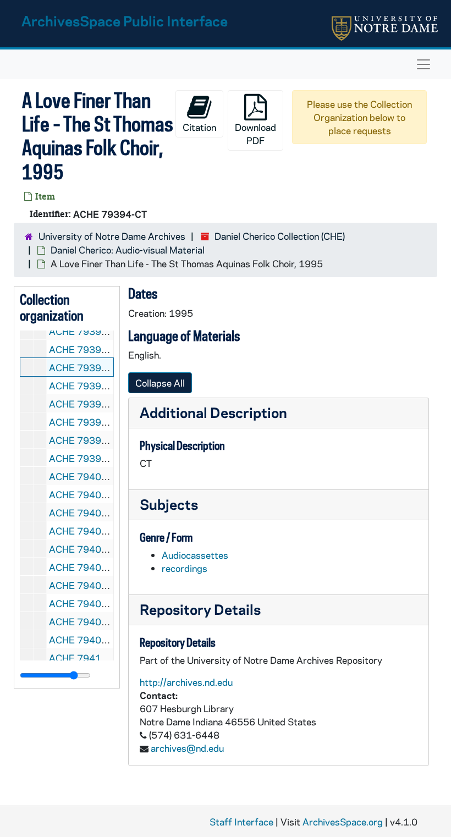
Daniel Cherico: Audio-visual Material (128, 250)
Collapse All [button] (160, 383)
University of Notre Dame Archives (111, 236)
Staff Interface (241, 822)
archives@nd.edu (187, 748)
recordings (184, 568)
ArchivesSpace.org (342, 822)
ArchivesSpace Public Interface (124, 21)
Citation (199, 127)
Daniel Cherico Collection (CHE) (280, 236)
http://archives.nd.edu (186, 682)
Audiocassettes (195, 555)
